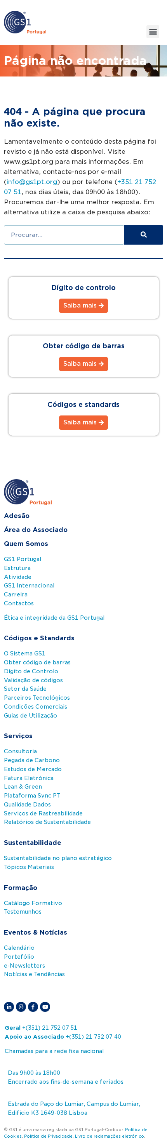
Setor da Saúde (25, 689)
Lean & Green (23, 787)
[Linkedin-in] (9, 1007)
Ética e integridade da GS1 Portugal (54, 618)
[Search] (143, 235)
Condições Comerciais (35, 707)
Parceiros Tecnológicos (37, 698)
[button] (152, 31)
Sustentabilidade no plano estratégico (58, 858)
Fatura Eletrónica (29, 778)
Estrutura (17, 568)
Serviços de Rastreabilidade (43, 813)
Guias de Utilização (30, 716)
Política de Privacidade (48, 1136)
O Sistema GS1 (24, 653)
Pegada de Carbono (32, 760)
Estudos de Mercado (33, 769)
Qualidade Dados (27, 804)
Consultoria (20, 751)
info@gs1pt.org (32, 182)
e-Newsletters (24, 966)
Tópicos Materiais (29, 867)
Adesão (17, 516)
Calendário (19, 948)
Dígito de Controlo (31, 671)
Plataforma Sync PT (32, 795)
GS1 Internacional (29, 585)
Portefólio (19, 957)
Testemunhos (23, 912)
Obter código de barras (37, 662)
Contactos (19, 603)
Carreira (16, 594)
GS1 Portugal (22, 559)
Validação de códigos (33, 680)
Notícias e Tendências (34, 974)
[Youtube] (45, 1007)
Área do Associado (36, 530)
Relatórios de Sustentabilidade (47, 822)
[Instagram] (21, 1007)
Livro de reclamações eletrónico (109, 1136)
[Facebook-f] (33, 1007)
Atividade (17, 577)
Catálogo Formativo (33, 903)
